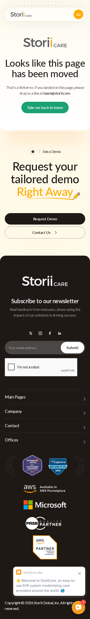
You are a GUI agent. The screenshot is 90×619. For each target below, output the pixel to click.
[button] (78, 14)
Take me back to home (45, 107)
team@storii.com (56, 93)
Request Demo (45, 218)
